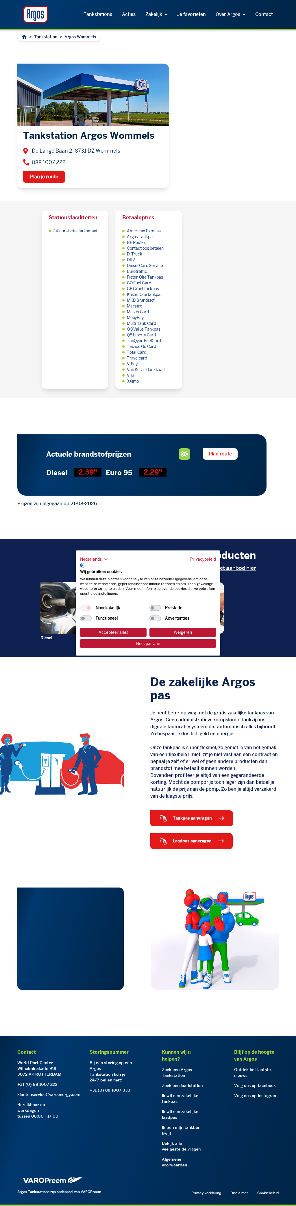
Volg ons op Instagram (256, 1095)
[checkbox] (86, 608)
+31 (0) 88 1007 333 (110, 1090)
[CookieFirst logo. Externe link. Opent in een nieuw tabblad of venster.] (82, 565)
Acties (129, 14)
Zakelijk (153, 14)
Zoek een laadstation (182, 1085)
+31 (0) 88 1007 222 (37, 1084)
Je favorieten (191, 14)
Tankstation (45, 36)
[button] (94, 559)
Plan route (220, 454)
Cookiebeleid (268, 1193)
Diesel (46, 638)
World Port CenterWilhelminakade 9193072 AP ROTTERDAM (39, 1068)
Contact (264, 14)
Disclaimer (239, 1193)
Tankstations (98, 14)
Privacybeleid (203, 559)
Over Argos (228, 14)
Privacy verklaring (206, 1193)
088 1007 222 (49, 162)
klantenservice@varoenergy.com (48, 1094)
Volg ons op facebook (255, 1085)
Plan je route (44, 177)
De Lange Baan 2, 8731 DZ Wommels (76, 151)
